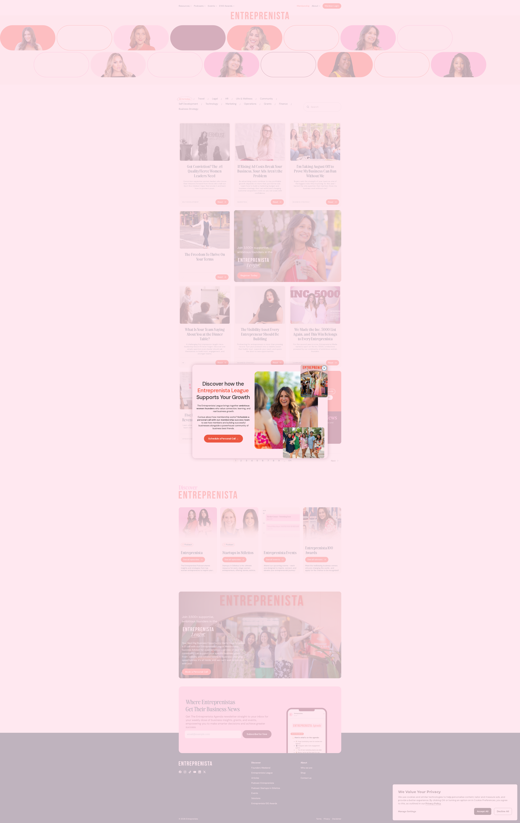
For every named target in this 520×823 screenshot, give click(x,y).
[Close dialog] (324, 368)
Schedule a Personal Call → (223, 438)
